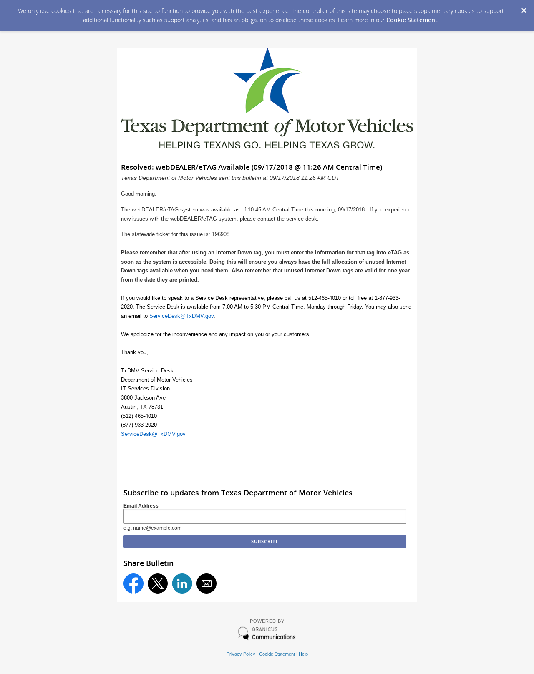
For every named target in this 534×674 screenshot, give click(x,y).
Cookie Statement (412, 20)
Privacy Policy (241, 653)
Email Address (141, 506)
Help (303, 653)
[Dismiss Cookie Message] (523, 8)
